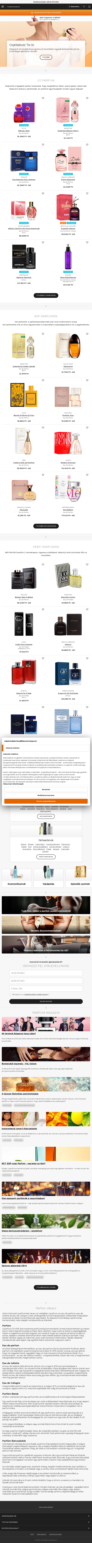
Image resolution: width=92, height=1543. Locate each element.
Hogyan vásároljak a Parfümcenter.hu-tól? (46, 950)
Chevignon (65, 844)
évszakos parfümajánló (24, 1105)
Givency (66, 847)
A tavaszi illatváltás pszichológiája (20, 1094)
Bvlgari (31, 844)
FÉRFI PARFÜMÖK (46, 857)
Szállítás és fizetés (55, 1534)
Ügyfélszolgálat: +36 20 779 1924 (46, 2)
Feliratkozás (46, 1001)
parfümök (7, 1105)
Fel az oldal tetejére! (46, 1507)
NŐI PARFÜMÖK (46, 816)
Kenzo (23, 809)
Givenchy (39, 806)
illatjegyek (7, 1277)
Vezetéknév (18, 973)
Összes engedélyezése (46, 801)
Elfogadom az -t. (31, 994)
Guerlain (54, 806)
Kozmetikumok (17, 884)
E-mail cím (16, 989)
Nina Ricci (40, 809)
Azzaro (23, 844)
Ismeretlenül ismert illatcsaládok (19, 1129)
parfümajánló (9, 1207)
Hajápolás (48, 884)
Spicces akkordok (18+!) (14, 1266)
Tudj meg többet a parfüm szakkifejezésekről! (46, 911)
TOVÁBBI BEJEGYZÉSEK (46, 1287)
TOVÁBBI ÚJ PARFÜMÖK (46, 295)
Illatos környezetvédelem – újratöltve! (22, 1231)
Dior (30, 847)
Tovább (45, 57)
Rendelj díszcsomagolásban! (46, 931)
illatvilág (7, 1140)
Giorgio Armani (28, 806)
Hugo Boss (64, 806)
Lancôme (31, 809)
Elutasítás (46, 789)
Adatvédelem (41, 1534)
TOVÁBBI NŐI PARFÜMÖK (46, 526)
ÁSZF (32, 1534)
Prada (48, 849)
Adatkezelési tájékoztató (36, 994)
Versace (63, 809)
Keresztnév (18, 981)
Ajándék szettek (80, 884)
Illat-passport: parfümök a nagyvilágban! (23, 1198)
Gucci (47, 806)
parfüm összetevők (35, 1277)
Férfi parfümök (46, 840)
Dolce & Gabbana (40, 847)
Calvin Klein (40, 844)
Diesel (24, 847)
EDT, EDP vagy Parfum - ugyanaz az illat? (23, 1163)
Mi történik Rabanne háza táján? (19, 1034)
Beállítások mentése (46, 795)
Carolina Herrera (53, 844)
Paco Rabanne (52, 809)
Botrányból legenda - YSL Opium (19, 1064)
